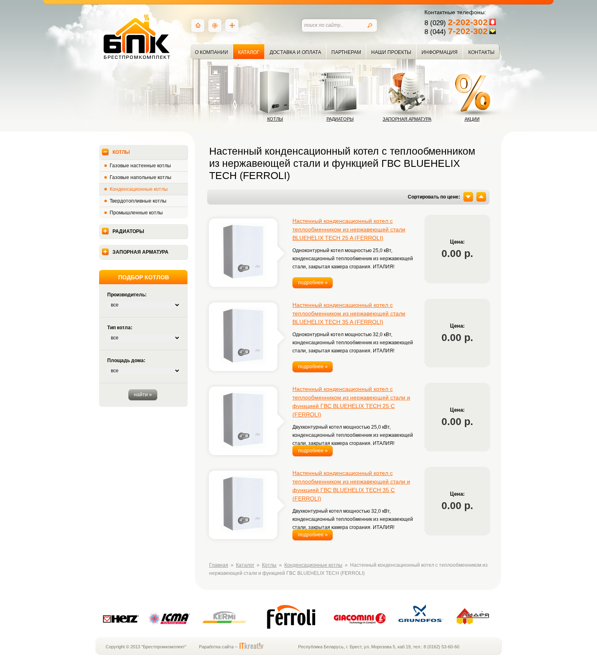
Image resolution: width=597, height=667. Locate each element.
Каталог (249, 52)
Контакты (481, 52)
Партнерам (346, 52)
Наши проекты (391, 52)
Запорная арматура (407, 119)
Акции (472, 119)
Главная (218, 565)
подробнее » (313, 282)
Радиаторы (340, 119)
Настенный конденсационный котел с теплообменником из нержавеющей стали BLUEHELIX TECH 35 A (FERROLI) (348, 313)
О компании (211, 52)
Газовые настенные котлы (140, 165)
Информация (440, 52)
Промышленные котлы (136, 213)
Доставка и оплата (295, 52)
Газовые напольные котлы (140, 177)
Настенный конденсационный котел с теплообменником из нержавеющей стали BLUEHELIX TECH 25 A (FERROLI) (348, 229)
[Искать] (370, 25)
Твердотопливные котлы (138, 201)
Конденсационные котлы (139, 189)
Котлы (275, 119)
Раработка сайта (216, 646)
